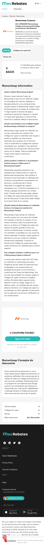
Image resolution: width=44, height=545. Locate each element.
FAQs (4, 482)
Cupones (5, 16)
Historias (12, 16)
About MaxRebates (9, 456)
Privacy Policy (7, 462)
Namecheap (20, 16)
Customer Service (9, 489)
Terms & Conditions (9, 469)
